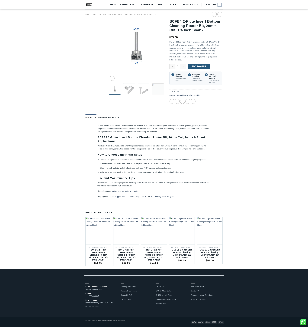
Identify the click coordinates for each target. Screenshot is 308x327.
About (161, 5)
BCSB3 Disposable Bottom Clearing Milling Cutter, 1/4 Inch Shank (210, 254)
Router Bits (147, 5)
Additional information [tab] (108, 117)
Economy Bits (127, 5)
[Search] (105, 4)
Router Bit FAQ (126, 295)
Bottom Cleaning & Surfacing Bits (140, 14)
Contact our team (92, 307)
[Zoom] (112, 78)
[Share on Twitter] (177, 101)
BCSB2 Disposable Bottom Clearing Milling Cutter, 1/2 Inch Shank (182, 254)
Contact (186, 5)
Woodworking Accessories (166, 299)
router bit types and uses (119, 196)
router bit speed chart (138, 196)
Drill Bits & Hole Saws (164, 295)
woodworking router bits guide (162, 196)
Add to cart (199, 66)
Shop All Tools (161, 303)
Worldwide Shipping (198, 299)
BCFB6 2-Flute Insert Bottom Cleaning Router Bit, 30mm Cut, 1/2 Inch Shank (98, 255)
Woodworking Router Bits (111, 14)
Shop (95, 14)
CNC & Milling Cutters (164, 291)
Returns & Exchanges (129, 291)
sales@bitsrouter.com (93, 289)
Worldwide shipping (196, 75)
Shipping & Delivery (128, 287)
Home (113, 5)
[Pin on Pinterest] (187, 101)
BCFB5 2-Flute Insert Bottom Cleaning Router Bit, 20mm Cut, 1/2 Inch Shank (154, 255)
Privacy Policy (126, 299)
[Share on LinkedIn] (193, 101)
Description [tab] (90, 117)
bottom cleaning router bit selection (125, 191)
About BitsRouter (197, 287)
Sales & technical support (212, 76)
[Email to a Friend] (182, 101)
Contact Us (195, 291)
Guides (174, 5)
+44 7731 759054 (92, 296)
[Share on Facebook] (172, 101)
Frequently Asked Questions (201, 295)
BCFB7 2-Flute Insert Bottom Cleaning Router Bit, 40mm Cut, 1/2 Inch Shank (126, 255)
